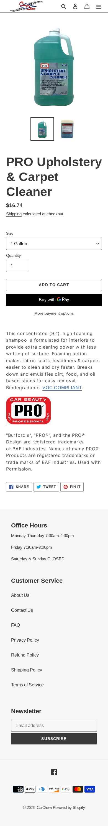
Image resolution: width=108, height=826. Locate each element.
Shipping (14, 213)
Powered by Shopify (69, 808)
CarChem (44, 808)
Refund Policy (25, 655)
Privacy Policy (25, 640)
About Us (20, 595)
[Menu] (98, 6)
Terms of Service (27, 685)
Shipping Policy (26, 670)
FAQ (15, 625)
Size (10, 233)
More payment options (54, 313)
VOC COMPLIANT (62, 387)
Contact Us (22, 610)
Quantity (13, 255)
